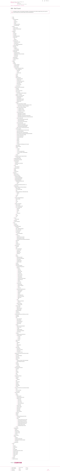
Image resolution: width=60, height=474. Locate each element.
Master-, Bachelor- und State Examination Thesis (23, 127)
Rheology (18, 140)
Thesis (17, 241)
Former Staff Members (19, 321)
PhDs (17, 343)
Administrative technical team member (18, 450)
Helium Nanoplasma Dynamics (21, 361)
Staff (16, 190)
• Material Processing (19, 329)
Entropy (19, 286)
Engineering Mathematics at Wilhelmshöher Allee (22, 191)
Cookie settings (13, 470)
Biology (14, 62)
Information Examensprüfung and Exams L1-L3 (21, 184)
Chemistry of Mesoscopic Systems (19, 68)
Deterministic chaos (20, 279)
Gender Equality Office (17, 52)
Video (18, 298)
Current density (19, 291)
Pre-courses (16, 164)
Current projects (19, 259)
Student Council (15, 37)
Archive (18, 418)
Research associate (15, 451)
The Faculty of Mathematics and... (16, 5)
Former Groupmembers (20, 233)
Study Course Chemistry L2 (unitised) (21, 103)
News (16, 247)
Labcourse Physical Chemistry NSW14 (22, 121)
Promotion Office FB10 (16, 50)
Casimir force (19, 399)
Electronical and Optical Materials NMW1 (23, 125)
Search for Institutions (14, 468)
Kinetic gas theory (20, 284)
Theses (17, 341)
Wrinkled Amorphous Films (20, 100)
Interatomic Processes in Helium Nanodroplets (22, 360)
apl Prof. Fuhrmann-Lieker (19, 90)
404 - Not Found (22, 5)
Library (19, 468)
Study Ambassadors (15, 19)
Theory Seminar (18, 391)
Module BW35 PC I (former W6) (21, 113)
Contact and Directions (17, 221)
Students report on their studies (19, 163)
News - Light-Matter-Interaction (19, 228)
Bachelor (16, 429)
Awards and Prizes (19, 322)
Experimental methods (19, 257)
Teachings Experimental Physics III (21, 334)
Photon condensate (19, 411)
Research (13, 26)
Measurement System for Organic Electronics (22, 132)
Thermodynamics (19, 283)
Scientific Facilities (15, 27)
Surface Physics (17, 245)
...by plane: (18, 153)
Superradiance (18, 410)
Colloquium (17, 311)
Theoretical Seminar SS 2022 (21, 424)
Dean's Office (14, 33)
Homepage (17, 88)
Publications (18, 70)
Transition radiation (19, 406)
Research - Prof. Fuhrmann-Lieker (20, 95)
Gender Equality (15, 51)
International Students (17, 176)
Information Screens (15, 45)
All (13, 444)
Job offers (17, 372)
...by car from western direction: (21, 151)
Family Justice (16, 56)
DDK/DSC (18, 139)
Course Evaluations (16, 49)
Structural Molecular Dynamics (19, 367)
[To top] (48, 470)
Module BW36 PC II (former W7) (22, 114)
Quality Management (18, 310)
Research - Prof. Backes (19, 94)
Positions (18, 210)
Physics (15, 20)
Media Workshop (15, 57)
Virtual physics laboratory (19, 265)
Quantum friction (19, 405)
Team (17, 183)
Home (16, 393)
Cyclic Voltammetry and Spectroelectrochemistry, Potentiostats (24, 133)
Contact (17, 147)
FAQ (14, 38)
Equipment (18, 379)
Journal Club (18, 417)
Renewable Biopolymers (20, 96)
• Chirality (18, 328)
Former (14, 456)
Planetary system (20, 271)
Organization (14, 31)
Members (15, 39)
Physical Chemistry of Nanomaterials (19, 87)
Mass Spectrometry (18, 77)
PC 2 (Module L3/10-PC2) (21, 109)
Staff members (18, 232)
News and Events (18, 188)
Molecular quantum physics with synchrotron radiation (21, 353)
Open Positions (18, 145)
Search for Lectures (21, 467)
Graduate (14, 455)
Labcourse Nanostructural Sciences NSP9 (23, 119)
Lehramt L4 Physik (17, 431)
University (12, 5)
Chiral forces (19, 404)
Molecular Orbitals (19, 309)
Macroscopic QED (17, 392)
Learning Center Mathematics (18, 177)
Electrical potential (20, 290)
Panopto (20, 470)
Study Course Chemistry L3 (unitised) (21, 107)
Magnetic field (19, 297)
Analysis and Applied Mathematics (19, 197)
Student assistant (15, 454)
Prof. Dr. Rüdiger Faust (18, 69)
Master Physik (17, 430)
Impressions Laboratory (20, 349)
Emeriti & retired (17, 219)
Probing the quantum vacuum (20, 397)
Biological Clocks (19, 101)
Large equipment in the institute (18, 159)
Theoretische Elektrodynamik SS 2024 (22, 419)
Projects (18, 209)
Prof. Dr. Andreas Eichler (19, 207)
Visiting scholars (19, 323)
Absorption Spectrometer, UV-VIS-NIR (21, 134)
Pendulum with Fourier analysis (21, 278)
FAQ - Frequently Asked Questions (18, 44)
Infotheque (13, 457)
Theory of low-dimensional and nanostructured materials (22, 387)
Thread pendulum (20, 277)
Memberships (18, 251)
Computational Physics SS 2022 (22, 425)
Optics (17, 299)
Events (15, 165)
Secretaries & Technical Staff (18, 438)
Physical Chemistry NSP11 (21, 120)
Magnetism (19, 292)
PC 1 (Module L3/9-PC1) (21, 108)
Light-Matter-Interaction (18, 226)
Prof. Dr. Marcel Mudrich (19, 355)
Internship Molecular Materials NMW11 (22, 126)
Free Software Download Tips (20, 81)
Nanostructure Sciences (17, 24)
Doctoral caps (18, 348)
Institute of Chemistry (16, 64)
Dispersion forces (19, 398)
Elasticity (19, 280)
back (16, 196)
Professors (16, 437)
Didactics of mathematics (18, 203)
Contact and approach (14, 467)
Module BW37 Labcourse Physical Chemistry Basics (24, 115)
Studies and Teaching (16, 175)
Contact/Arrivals (18, 366)
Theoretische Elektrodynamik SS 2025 (21, 416)
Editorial (15, 170)
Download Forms (16, 43)
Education (17, 102)
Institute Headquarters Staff (17, 158)
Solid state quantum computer (20, 238)
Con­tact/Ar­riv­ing (16, 171)
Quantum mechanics (19, 303)
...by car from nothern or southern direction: (22, 152)
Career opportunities (16, 25)
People (17, 75)
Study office (14, 46)
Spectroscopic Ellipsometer (20, 131)
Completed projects (19, 260)
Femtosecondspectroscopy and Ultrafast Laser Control (21, 314)
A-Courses (19, 337)
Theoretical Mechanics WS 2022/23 (22, 423)
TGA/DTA (18, 138)
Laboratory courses (19, 335)
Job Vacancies (13, 469)
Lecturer (14, 448)
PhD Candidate (15, 449)
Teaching (18, 182)
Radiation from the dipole (21, 296)
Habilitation (18, 342)
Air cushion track (20, 273)
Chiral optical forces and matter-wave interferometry (23, 239)
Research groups (16, 225)
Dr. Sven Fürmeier (19, 84)
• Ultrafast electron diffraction (20, 330)
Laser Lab (18, 141)
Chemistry (14, 63)
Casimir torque (19, 400)
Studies (13, 18)
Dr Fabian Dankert (18, 157)
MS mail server (19, 83)
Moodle (20, 469)
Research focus (19, 252)
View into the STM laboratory (20, 258)
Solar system (19, 270)
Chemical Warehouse (15, 58)
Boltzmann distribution (20, 285)
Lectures (18, 71)
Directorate (15, 220)
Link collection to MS (19, 82)
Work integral (19, 272)
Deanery (14, 32)
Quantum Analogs (18, 305)
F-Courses (19, 336)
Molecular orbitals (20, 304)
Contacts (17, 386)
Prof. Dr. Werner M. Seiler (19, 189)
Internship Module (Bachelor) (18, 178)
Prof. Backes (17, 89)
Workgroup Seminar (18, 146)
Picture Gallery (18, 347)
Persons (15, 436)
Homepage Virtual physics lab (20, 266)
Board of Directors (16, 435)
